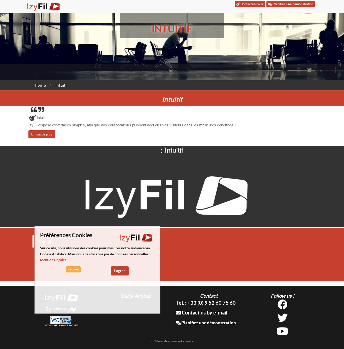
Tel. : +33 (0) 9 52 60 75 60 (206, 303)
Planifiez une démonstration (208, 322)
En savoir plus (41, 134)
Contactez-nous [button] (251, 4)
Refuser (73, 269)
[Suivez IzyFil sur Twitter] (283, 320)
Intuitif (61, 85)
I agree (120, 271)
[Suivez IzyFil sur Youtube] (282, 333)
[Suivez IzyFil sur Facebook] (283, 306)
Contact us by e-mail (204, 313)
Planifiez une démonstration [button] (292, 4)
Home (40, 85)
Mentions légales (53, 260)
